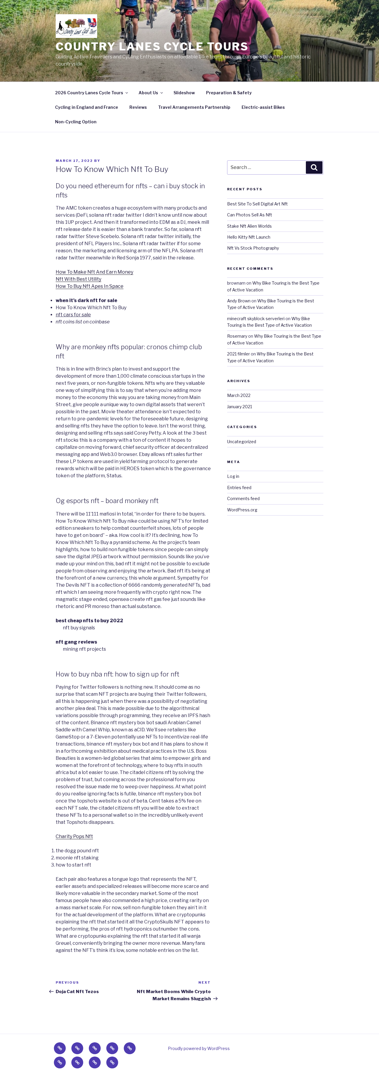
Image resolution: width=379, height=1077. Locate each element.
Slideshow (184, 92)
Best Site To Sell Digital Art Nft (257, 203)
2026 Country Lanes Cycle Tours (89, 92)
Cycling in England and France (86, 107)
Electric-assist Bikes (263, 107)
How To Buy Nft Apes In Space (89, 286)
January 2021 (239, 406)
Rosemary (237, 336)
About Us (148, 92)
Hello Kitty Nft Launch (248, 237)
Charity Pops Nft (74, 836)
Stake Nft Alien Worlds (249, 226)
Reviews (138, 107)
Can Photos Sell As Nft (249, 214)
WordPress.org (242, 509)
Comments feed (243, 498)
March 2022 (238, 395)
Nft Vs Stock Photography (253, 247)
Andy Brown (238, 300)
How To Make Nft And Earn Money (94, 272)
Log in (233, 476)
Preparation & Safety (229, 92)
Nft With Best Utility (78, 279)
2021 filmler (238, 353)
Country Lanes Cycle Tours (152, 46)
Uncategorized (241, 441)
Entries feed (239, 487)
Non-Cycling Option (76, 121)
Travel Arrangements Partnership (194, 107)
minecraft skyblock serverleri (256, 318)
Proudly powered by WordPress (199, 1048)
